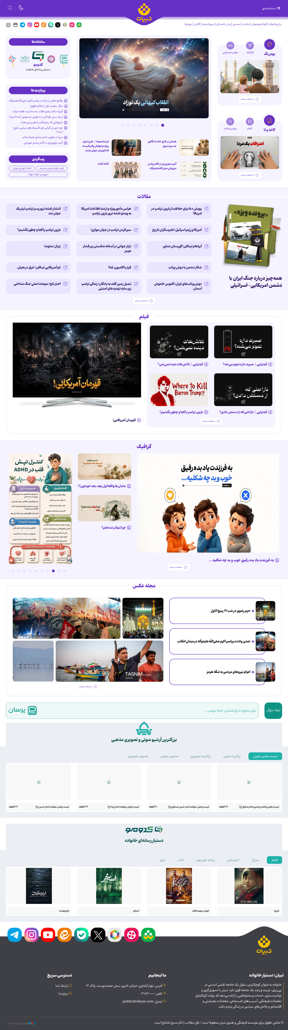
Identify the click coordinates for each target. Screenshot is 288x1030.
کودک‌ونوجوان (259, 24)
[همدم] (51, 59)
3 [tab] (151, 125)
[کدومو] (38, 55)
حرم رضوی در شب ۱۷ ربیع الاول (230, 611)
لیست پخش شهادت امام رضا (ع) (123, 807)
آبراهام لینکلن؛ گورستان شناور (182, 246)
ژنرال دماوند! (52, 246)
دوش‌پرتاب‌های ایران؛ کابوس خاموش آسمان (178, 286)
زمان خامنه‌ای (223, 24)
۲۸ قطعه (223, 807)
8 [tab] (122, 125)
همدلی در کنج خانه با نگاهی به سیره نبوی (162, 143)
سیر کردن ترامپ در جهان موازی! (111, 230)
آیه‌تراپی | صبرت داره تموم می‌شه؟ (245, 364)
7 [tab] (128, 125)
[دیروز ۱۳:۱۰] (194, 147)
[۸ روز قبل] (179, 389)
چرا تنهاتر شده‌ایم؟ (113, 527)
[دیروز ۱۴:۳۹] (194, 170)
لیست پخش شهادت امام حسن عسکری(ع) (188, 807)
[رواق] (25, 59)
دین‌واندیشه (208, 24)
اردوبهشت (64, 911)
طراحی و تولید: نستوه (18, 1023)
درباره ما (63, 993)
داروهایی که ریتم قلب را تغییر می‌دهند (42, 122)
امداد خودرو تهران (22, 168)
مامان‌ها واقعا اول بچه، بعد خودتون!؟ (102, 486)
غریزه (276, 911)
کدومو (38, 65)
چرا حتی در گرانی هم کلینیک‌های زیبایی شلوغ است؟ (38, 130)
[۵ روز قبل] (243, 342)
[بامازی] (11, 59)
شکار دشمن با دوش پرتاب (185, 267)
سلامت (246, 24)
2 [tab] (157, 125)
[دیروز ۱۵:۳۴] (265, 611)
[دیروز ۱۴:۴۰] (126, 170)
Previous (205, 79)
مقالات (144, 196)
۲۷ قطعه (13, 807)
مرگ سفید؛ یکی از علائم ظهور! (46, 106)
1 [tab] (162, 125)
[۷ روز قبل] (243, 389)
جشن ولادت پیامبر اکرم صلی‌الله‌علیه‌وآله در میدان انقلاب (213, 641)
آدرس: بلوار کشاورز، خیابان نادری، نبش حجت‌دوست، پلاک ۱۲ (124, 985)
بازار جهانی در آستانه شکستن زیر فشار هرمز (107, 249)
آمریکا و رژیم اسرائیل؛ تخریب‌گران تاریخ (177, 230)
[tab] (269, 48)
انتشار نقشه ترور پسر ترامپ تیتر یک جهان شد (38, 211)
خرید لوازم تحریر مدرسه (52, 168)
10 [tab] (13, 571)
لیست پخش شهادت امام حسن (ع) (52, 807)
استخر (136, 911)
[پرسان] (64, 59)
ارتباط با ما (61, 985)
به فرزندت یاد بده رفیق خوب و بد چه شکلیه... (241, 560)
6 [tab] (133, 125)
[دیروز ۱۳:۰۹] (126, 147)
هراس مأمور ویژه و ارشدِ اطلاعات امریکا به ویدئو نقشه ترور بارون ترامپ (106, 211)
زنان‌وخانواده (274, 24)
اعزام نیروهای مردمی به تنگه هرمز (228, 672)
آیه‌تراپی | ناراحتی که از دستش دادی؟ (243, 412)
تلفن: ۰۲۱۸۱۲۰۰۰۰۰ (151, 993)
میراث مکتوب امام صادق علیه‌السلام (43, 137)
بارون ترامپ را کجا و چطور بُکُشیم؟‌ (39, 230)
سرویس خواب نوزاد (38, 174)
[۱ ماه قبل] (249, 152)
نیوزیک (188, 24)
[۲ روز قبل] (144, 78)
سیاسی (236, 24)
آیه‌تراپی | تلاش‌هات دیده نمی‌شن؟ (180, 364)
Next (83, 79)
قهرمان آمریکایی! (124, 420)
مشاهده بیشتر (247, 99)
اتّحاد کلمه (103, 164)
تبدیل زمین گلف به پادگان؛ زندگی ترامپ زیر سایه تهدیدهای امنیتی (106, 286)
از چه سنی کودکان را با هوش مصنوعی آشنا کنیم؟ (36, 117)
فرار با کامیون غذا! (119, 267)
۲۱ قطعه (153, 807)
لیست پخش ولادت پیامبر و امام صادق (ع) (259, 807)
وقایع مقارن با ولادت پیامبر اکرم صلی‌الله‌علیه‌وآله (36, 100)
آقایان (197, 24)
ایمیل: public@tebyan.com (142, 1001)
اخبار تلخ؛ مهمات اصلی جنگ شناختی (37, 284)
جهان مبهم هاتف (200, 911)
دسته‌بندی (269, 8)
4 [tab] (145, 125)
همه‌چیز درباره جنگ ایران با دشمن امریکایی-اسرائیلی (255, 281)
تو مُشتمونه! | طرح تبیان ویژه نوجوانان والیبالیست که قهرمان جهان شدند (95, 146)
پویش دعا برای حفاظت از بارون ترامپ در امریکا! (176, 211)
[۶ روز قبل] (179, 342)
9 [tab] (18, 571)
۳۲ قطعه (83, 807)
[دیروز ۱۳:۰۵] (265, 641)
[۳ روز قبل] (40, 508)
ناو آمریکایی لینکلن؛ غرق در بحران (39, 267)
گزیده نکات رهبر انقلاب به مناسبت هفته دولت (37, 111)
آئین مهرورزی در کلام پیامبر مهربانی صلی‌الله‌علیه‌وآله (162, 166)
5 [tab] (139, 125)
